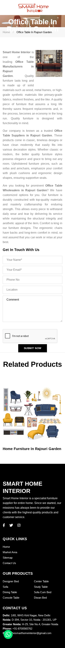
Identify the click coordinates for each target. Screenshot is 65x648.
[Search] (60, 7)
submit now (32, 348)
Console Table (11, 597)
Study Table (41, 586)
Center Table (41, 581)
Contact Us (9, 563)
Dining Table (10, 592)
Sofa (5, 586)
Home (6, 32)
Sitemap (7, 557)
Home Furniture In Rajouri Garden (32, 449)
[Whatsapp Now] (8, 634)
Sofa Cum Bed (42, 592)
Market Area (10, 552)
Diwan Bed (40, 597)
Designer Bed (11, 581)
